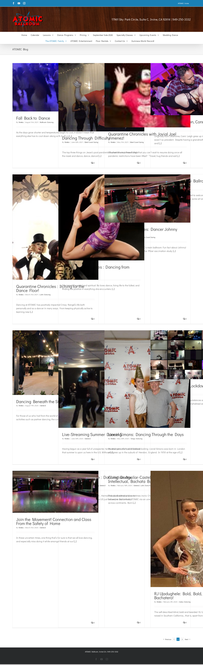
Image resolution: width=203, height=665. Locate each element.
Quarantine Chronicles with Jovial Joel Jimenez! (142, 136)
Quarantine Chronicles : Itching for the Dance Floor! (50, 288)
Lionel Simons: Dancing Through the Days (146, 434)
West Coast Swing (91, 142)
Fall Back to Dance (33, 118)
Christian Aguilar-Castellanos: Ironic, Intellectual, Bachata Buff (141, 479)
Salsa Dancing (185, 602)
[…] (100, 155)
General (43, 405)
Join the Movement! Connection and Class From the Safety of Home (53, 521)
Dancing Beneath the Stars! (43, 401)
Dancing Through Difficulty (86, 138)
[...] (160, 143)
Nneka (21, 122)
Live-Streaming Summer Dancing (92, 434)
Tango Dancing (136, 438)
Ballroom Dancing (46, 122)
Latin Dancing (45, 294)
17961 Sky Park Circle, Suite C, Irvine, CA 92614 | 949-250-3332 (151, 19)
